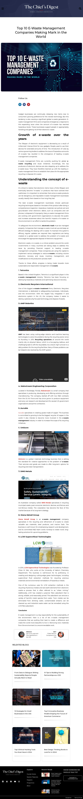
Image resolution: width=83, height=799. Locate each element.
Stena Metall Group (26, 519)
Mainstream (45, 391)
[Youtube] (15, 781)
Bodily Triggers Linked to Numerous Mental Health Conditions (56, 775)
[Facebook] (11, 781)
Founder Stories (31, 774)
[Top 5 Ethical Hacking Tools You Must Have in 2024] (26, 743)
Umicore (21, 459)
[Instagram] (19, 781)
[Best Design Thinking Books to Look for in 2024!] (56, 743)
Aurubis (21, 413)
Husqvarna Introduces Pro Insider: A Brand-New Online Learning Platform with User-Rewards (56, 783)
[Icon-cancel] (7, 781)
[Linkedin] (2, 781)
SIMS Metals (46, 503)
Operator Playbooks (32, 777)
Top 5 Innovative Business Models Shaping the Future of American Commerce (55, 713)
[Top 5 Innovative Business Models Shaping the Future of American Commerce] (56, 705)
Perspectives (30, 783)
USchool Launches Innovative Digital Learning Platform (55, 791)
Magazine (29, 780)
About (28, 786)
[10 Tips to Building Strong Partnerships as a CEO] (56, 666)
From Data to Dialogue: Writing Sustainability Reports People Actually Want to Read (26, 675)
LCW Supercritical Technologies (36, 568)
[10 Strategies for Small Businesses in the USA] (26, 705)
